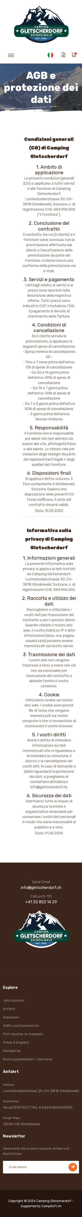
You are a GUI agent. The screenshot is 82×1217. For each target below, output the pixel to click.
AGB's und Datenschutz (21, 1026)
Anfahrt (9, 1009)
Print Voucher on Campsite (23, 1034)
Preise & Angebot (16, 1042)
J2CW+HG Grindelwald (21, 1124)
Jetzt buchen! (13, 1000)
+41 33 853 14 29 (41, 902)
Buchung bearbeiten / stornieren (28, 1059)
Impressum (11, 1017)
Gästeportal (11, 1051)
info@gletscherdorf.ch (41, 887)
